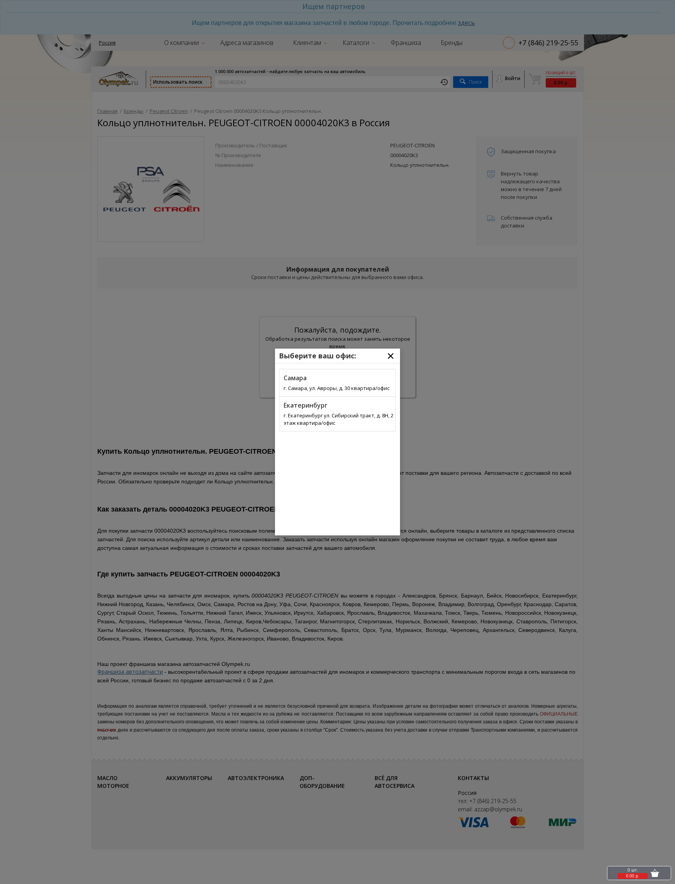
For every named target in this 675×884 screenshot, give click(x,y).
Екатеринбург (305, 405)
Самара (295, 378)
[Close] (390, 356)
